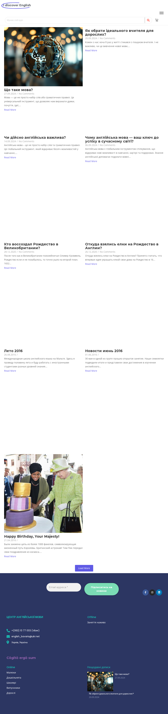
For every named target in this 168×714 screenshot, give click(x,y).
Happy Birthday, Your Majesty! (31, 536)
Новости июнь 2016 (104, 351)
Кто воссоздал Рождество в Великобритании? (31, 246)
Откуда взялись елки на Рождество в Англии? (121, 246)
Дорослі (11, 692)
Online (11, 667)
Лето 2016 (13, 351)
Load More (84, 568)
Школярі (11, 682)
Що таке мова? (18, 90)
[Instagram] (152, 592)
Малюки (11, 672)
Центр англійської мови (25, 617)
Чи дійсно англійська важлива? (35, 137)
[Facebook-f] (145, 592)
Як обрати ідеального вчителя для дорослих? (119, 32)
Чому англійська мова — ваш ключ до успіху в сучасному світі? (122, 139)
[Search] (148, 20)
